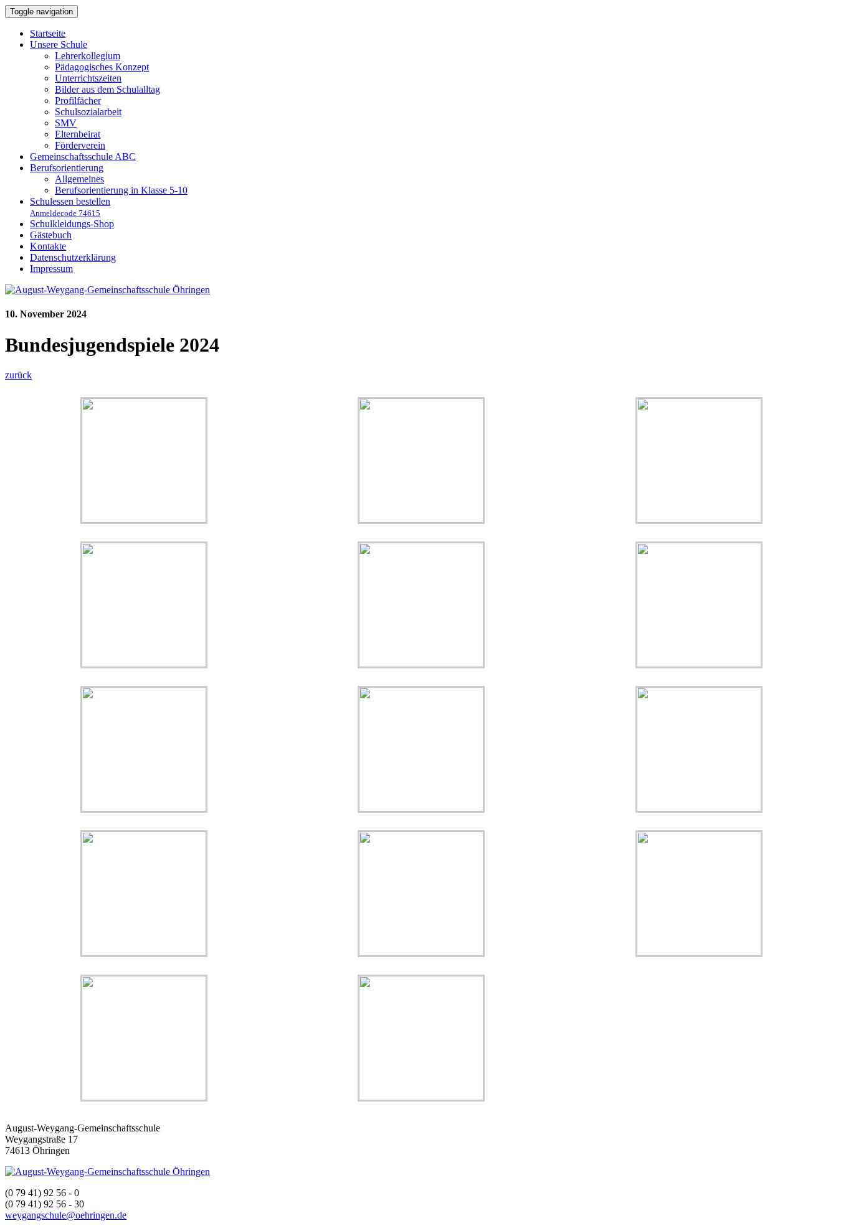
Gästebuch (51, 235)
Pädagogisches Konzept (102, 67)
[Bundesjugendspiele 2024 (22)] (143, 663)
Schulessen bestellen (70, 207)
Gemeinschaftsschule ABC (83, 156)
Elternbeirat (77, 134)
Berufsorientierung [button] (66, 167)
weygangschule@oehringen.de (65, 1215)
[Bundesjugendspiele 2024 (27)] (421, 519)
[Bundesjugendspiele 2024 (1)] (421, 1097)
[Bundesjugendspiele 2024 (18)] (699, 663)
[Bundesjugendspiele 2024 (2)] (143, 1097)
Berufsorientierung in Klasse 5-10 (121, 190)
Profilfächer (78, 100)
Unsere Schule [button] (58, 44)
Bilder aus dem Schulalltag (107, 89)
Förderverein (80, 145)
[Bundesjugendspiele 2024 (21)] (421, 663)
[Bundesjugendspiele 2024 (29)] (143, 519)
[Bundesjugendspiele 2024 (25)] (699, 519)
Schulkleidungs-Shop (72, 223)
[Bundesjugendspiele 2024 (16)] (421, 808)
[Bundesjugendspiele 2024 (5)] (699, 952)
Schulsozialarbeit (88, 111)
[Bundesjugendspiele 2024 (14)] (699, 808)
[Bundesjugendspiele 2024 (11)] (143, 952)
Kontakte (48, 246)
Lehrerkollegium (87, 55)
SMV (66, 123)
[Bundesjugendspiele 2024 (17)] (143, 808)
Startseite (47, 33)
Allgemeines (79, 179)
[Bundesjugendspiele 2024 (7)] (421, 952)
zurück (18, 375)
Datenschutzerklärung (73, 257)
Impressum (51, 268)
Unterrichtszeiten (88, 78)
